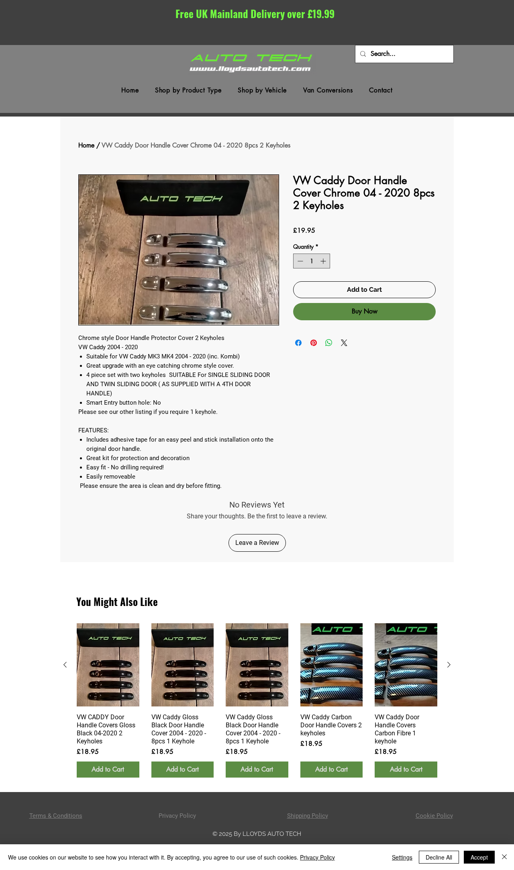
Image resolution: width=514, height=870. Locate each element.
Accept (479, 857)
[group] (257, 700)
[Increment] (324, 261)
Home (86, 145)
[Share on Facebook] (298, 343)
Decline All (439, 857)
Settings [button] (402, 857)
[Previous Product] (65, 664)
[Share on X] (344, 343)
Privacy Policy (317, 857)
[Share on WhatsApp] (329, 343)
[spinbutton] (311, 261)
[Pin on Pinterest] (313, 343)
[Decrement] (299, 261)
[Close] (504, 857)
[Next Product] (449, 664)
